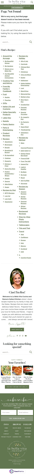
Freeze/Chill (25, 158)
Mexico (23, 246)
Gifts (5, 103)
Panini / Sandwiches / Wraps (9, 173)
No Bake (23, 172)
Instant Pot (24, 164)
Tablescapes (24, 225)
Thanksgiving (25, 130)
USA (22, 252)
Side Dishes (9, 184)
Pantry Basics (8, 124)
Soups (7, 187)
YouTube (28, 436)
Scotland (24, 249)
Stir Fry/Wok (25, 181)
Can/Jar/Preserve (27, 148)
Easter (23, 78)
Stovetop (24, 183)
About (6, 431)
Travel (21, 231)
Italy (22, 243)
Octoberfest (25, 105)
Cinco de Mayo (26, 75)
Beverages (8, 145)
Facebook (28, 428)
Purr (19, 463)
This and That (24, 228)
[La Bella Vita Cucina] (17, 449)
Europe (23, 240)
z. (19, 255)
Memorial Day (25, 94)
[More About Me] (17, 278)
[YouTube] (25, 336)
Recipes (6, 139)
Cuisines (8, 158)
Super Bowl (25, 127)
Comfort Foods (26, 258)
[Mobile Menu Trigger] (2, 2)
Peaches (8, 100)
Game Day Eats (10, 169)
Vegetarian (8, 202)
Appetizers (8, 142)
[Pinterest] (17, 336)
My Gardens (9, 66)
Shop (17, 431)
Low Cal (7, 196)
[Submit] (30, 42)
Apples (7, 97)
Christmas (24, 72)
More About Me (17, 329)
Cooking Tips (17, 436)
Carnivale (24, 64)
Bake (22, 143)
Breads (7, 147)
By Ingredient (9, 155)
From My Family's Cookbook (7, 89)
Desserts (8, 161)
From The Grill (25, 161)
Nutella (6, 121)
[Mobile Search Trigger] (31, 2)
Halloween (24, 80)
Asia (22, 234)
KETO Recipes (9, 193)
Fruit (5, 94)
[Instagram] (22, 336)
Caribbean (24, 237)
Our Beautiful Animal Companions (9, 76)
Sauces (7, 181)
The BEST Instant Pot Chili (16, 386)
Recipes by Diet (9, 190)
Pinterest (27, 433)
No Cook (24, 175)
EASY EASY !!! (26, 151)
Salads (7, 178)
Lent (22, 88)
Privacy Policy (6, 436)
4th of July (24, 61)
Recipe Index (17, 428)
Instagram (27, 431)
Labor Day (7, 118)
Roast (23, 178)
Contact (6, 433)
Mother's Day (25, 97)
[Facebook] (20, 336)
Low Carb (8, 199)
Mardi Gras (24, 91)
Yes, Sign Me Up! (17, 7)
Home (6, 428)
